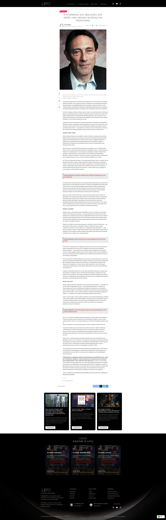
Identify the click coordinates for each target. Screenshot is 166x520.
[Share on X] (93, 26)
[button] (71, 4)
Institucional (71, 4)
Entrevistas (63, 11)
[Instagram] (113, 3)
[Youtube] (116, 3)
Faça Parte (94, 4)
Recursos (103, 4)
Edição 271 (70, 380)
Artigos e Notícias (83, 4)
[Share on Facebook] (90, 26)
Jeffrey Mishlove (67, 24)
